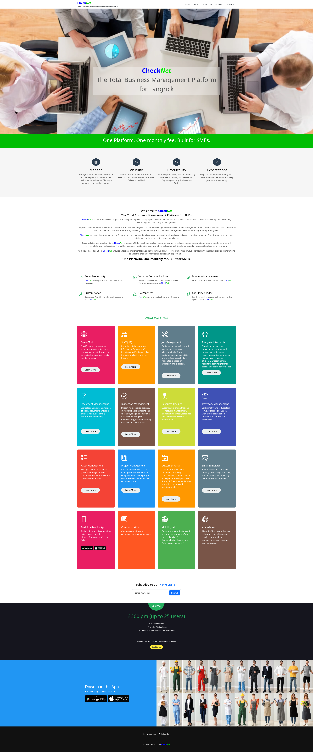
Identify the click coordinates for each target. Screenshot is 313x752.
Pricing (218, 4)
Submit (174, 593)
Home (187, 4)
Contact (230, 4)
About (196, 4)
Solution (207, 4)
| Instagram (150, 734)
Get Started (156, 647)
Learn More (90, 369)
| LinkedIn (164, 734)
